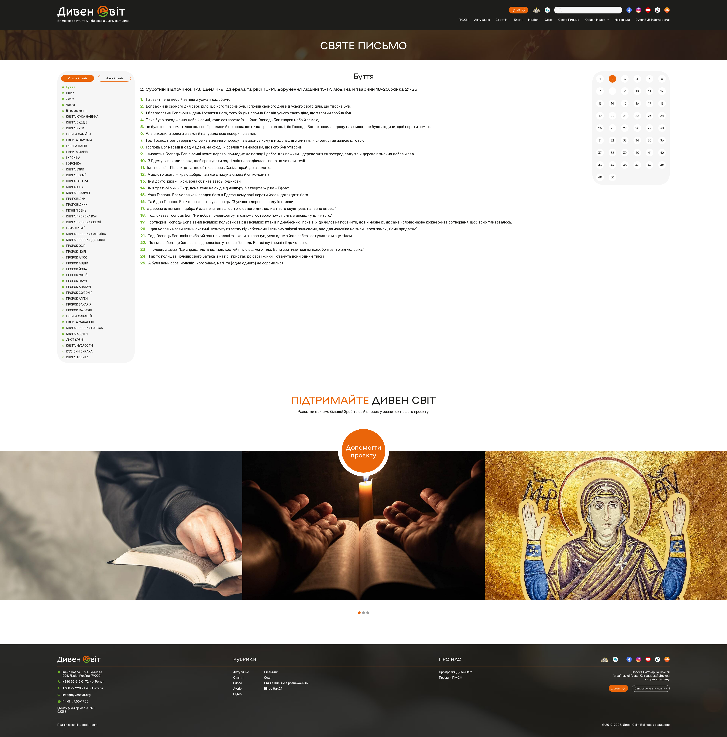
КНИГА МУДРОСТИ (79, 345)
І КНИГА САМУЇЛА (78, 134)
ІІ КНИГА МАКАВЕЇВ (80, 322)
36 (662, 140)
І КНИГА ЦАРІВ (76, 146)
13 (599, 103)
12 (662, 91)
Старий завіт (77, 78)
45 (625, 165)
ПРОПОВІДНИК (76, 204)
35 (649, 140)
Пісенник (271, 672)
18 (662, 103)
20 (612, 116)
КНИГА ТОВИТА (77, 357)
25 (600, 128)
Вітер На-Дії (273, 688)
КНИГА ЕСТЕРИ (77, 181)
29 (649, 128)
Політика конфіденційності (77, 725)
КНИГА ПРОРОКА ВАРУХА (84, 328)
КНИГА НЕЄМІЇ (76, 175)
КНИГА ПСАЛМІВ (78, 193)
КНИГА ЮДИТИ (77, 334)
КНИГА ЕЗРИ (75, 169)
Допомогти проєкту (363, 451)
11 (649, 91)
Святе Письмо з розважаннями (287, 683)
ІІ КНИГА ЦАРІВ (77, 152)
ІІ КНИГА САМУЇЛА (79, 140)
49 (600, 177)
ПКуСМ (464, 20)
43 (600, 165)
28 (637, 128)
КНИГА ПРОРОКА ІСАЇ (81, 216)
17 (649, 103)
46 (637, 165)
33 (624, 140)
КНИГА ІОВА (74, 187)
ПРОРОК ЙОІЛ (76, 251)
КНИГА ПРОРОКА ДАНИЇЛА (85, 240)
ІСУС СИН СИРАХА (79, 351)
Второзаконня (76, 111)
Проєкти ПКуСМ (450, 677)
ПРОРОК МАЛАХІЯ (79, 310)
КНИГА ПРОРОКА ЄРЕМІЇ (83, 222)
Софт (549, 20)
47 (649, 165)
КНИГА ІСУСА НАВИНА (82, 116)
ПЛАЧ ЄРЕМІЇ (75, 228)
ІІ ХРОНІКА (73, 163)
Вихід (70, 93)
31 (599, 140)
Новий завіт (114, 78)
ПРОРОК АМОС (76, 257)
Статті (501, 20)
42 (662, 153)
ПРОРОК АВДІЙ (77, 263)
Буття (70, 87)
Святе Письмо (568, 20)
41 (649, 153)
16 (637, 103)
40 (637, 153)
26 (612, 128)
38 (612, 153)
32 (612, 140)
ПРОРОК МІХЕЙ (76, 275)
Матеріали (622, 20)
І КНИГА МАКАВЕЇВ (79, 316)
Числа (70, 105)
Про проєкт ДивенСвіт (455, 672)
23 (649, 116)
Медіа (532, 20)
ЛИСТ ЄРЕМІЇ (75, 340)
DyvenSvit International (653, 20)
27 (625, 128)
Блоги (518, 20)
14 (612, 103)
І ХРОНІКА (73, 157)
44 (612, 165)
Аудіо (237, 688)
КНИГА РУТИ (75, 128)
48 (662, 165)
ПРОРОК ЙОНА (76, 269)
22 (637, 116)
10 (637, 91)
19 (600, 116)
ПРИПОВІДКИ (75, 199)
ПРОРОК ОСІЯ (76, 246)
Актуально (482, 20)
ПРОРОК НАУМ (76, 281)
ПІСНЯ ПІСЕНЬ (76, 210)
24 (662, 116)
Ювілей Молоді (595, 20)
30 (662, 128)
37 (600, 153)
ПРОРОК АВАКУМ (78, 287)
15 (624, 103)
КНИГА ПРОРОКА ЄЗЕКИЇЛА (86, 234)
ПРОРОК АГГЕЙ (77, 298)
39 (625, 153)
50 (612, 177)
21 (624, 116)
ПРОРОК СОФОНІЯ (79, 293)
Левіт (70, 99)
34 (637, 140)
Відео (237, 694)
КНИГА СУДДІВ (77, 122)
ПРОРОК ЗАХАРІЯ (78, 304)
